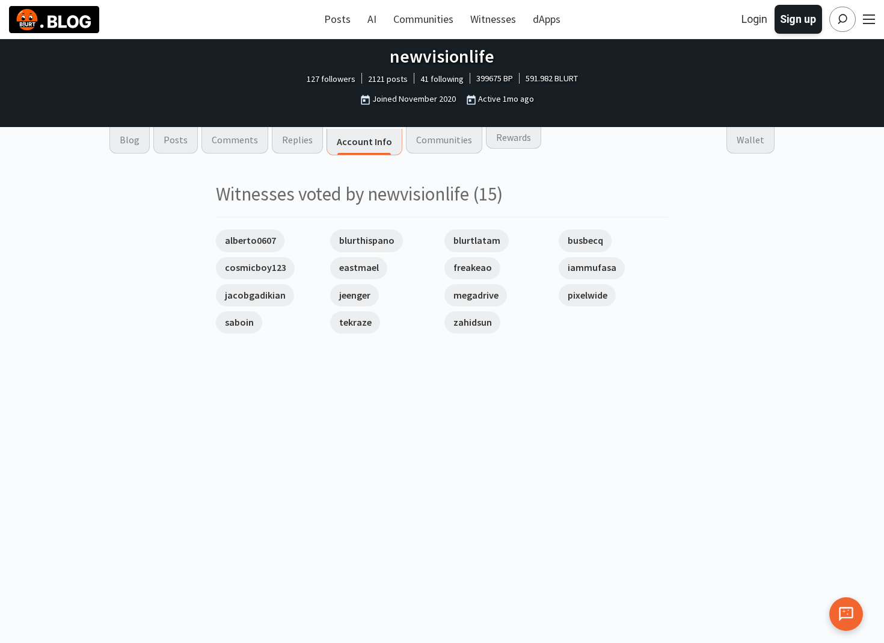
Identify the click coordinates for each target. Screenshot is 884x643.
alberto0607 (250, 240)
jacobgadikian (255, 295)
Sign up (798, 19)
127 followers (331, 78)
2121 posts (388, 78)
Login (754, 19)
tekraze (355, 322)
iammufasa (592, 267)
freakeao (472, 267)
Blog (130, 140)
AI (371, 19)
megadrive (476, 295)
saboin (239, 322)
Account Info (364, 141)
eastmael (359, 267)
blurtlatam (476, 240)
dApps (546, 19)
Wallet (750, 140)
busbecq (585, 240)
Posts (337, 19)
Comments (235, 140)
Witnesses (493, 19)
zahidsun (472, 322)
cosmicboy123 (255, 267)
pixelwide (587, 295)
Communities (423, 19)
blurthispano (366, 240)
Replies (297, 140)
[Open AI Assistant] (846, 614)
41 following (442, 78)
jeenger (354, 295)
